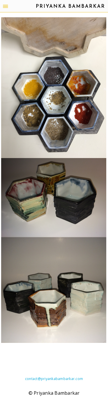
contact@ (33, 378)
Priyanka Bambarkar (70, 6)
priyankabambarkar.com (62, 378)
